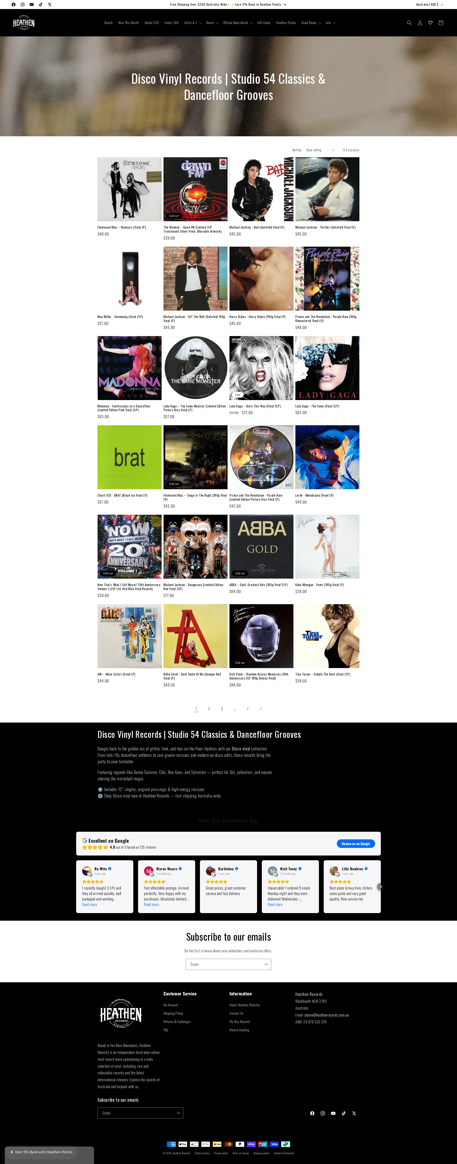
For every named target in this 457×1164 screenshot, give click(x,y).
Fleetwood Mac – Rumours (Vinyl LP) (122, 227)
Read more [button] (89, 904)
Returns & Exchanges (177, 1021)
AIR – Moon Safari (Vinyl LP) (116, 674)
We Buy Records (239, 1021)
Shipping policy (261, 1153)
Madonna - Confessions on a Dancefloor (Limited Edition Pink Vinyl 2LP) (124, 408)
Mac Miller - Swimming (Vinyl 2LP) (120, 317)
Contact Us (236, 1013)
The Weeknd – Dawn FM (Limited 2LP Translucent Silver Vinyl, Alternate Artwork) (193, 229)
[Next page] (260, 709)
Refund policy (202, 1153)
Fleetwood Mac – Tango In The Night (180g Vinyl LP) (195, 497)
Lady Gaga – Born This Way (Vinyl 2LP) (255, 406)
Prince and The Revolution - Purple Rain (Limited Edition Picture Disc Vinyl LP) (255, 497)
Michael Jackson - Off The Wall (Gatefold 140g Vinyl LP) (194, 319)
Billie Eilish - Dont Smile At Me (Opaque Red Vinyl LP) (192, 676)
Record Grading (239, 1029)
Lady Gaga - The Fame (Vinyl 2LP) (317, 406)
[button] (193, 23)
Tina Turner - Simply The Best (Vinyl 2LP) (323, 674)
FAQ (166, 1029)
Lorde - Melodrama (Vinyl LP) (314, 495)
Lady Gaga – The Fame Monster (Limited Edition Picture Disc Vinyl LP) (195, 408)
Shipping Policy (173, 1013)
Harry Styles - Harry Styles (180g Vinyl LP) (257, 317)
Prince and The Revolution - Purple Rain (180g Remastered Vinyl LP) (326, 319)
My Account (171, 1004)
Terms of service (241, 1153)
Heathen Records (181, 1153)
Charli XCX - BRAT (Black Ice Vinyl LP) (123, 495)
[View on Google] (87, 871)
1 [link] (196, 708)
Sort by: (297, 149)
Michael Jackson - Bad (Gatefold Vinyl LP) (257, 227)
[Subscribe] (266, 964)
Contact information (284, 1153)
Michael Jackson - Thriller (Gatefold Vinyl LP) (325, 227)
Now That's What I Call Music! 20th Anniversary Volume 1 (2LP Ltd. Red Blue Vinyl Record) (129, 587)
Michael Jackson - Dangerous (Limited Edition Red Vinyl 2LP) (193, 587)
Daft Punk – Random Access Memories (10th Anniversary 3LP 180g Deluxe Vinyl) (258, 676)
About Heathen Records (244, 1004)
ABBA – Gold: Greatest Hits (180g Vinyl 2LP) (258, 585)
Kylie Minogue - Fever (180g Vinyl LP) (319, 585)
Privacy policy (221, 1153)
